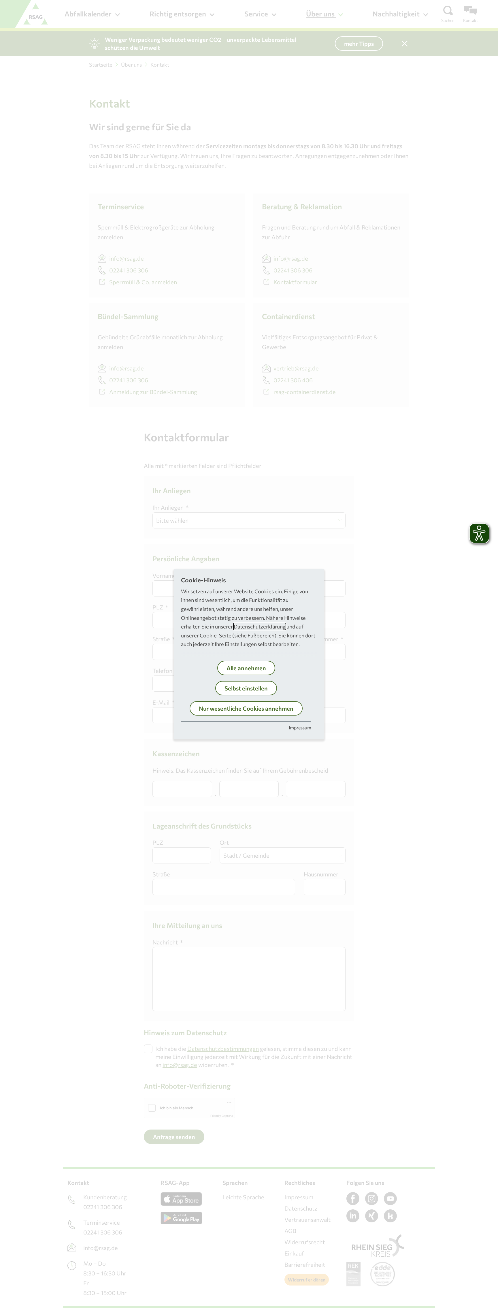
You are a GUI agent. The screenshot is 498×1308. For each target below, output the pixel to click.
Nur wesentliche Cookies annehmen (246, 708)
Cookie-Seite (215, 635)
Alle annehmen (246, 668)
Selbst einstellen (246, 688)
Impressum (300, 727)
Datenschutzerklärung (260, 626)
